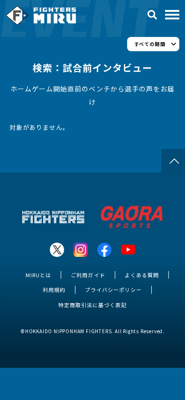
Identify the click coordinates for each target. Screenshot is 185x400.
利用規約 (54, 289)
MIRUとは (38, 275)
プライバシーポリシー (113, 289)
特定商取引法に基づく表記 (92, 305)
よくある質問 (142, 275)
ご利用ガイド (88, 275)
